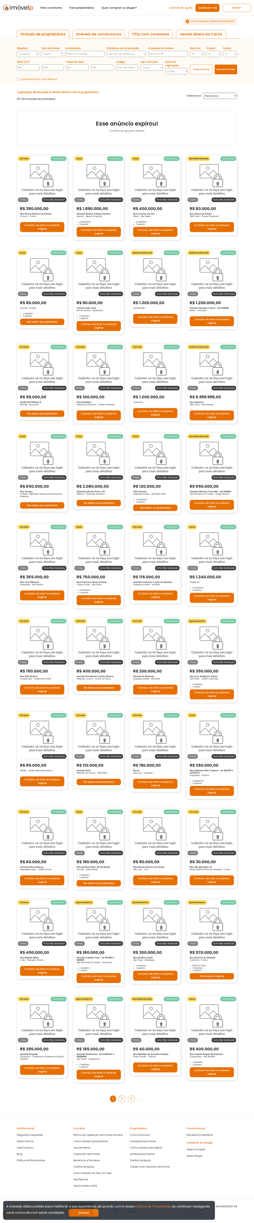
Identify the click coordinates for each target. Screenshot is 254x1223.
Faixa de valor (75, 62)
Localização (73, 48)
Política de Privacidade (31, 1160)
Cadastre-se (207, 8)
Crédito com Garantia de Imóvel (149, 1167)
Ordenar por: (194, 95)
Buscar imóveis (226, 69)
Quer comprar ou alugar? (119, 8)
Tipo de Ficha (149, 62)
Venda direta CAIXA (85, 1186)
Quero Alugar (194, 1156)
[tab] (43, 34)
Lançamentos (81, 1148)
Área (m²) (23, 62)
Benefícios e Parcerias (86, 1160)
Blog (19, 1154)
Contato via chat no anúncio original (42, 227)
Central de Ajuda (83, 1167)
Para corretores (51, 8)
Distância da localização (123, 48)
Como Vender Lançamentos (90, 1141)
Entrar (236, 8)
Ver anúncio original (212, 976)
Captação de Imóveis (86, 1154)
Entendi (83, 1213)
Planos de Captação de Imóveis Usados (98, 1135)
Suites (227, 48)
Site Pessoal (80, 1179)
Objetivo (22, 48)
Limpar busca (201, 69)
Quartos (195, 48)
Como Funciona (140, 1135)
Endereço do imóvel (160, 48)
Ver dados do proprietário (42, 321)
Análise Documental (142, 1154)
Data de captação (171, 63)
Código (120, 62)
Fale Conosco (25, 1148)
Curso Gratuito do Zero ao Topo (92, 1173)
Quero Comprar (196, 1149)
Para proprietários (81, 8)
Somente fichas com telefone (39, 79)
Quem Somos (25, 1141)
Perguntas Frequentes (30, 1135)
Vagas (211, 48)
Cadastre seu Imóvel (142, 1141)
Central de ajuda (180, 8)
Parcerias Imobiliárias (200, 1135)
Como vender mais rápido (146, 1148)
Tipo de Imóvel (50, 48)
